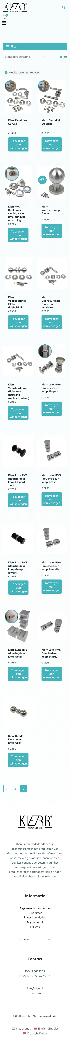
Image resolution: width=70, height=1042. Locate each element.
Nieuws (35, 926)
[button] (64, 7)
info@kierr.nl (35, 988)
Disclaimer (35, 913)
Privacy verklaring (35, 917)
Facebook (35, 993)
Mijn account (35, 922)
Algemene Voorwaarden (35, 908)
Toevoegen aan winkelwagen (18, 144)
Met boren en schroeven (24, 72)
